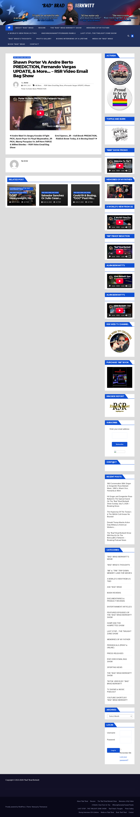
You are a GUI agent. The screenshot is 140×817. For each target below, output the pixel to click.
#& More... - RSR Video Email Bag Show (49, 85)
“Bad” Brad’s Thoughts (20, 39)
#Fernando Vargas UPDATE (74, 85)
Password (111, 740)
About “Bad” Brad (24, 28)
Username (111, 733)
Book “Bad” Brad (16, 44)
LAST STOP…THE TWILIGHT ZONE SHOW (98, 33)
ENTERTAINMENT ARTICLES (119, 607)
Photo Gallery (43, 39)
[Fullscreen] (130, 171)
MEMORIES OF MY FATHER (118, 639)
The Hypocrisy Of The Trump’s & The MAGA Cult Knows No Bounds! (119, 514)
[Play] (110, 171)
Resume (42, 28)
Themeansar (43, 807)
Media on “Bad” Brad (102, 39)
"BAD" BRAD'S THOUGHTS (118, 565)
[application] (119, 166)
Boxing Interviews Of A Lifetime (72, 39)
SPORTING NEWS (114, 667)
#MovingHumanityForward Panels (58, 33)
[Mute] (126, 171)
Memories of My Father (97, 28)
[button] (128, 36)
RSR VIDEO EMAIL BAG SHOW (22, 57)
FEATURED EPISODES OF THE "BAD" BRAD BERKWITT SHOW (20, 189)
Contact (34, 44)
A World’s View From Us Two (22, 33)
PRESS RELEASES (115, 653)
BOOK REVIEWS (114, 593)
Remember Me (125, 753)
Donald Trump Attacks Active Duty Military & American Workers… (118, 524)
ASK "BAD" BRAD (114, 587)
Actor (26, 83)
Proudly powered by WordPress (15, 807)
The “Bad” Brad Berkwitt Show (66, 28)
